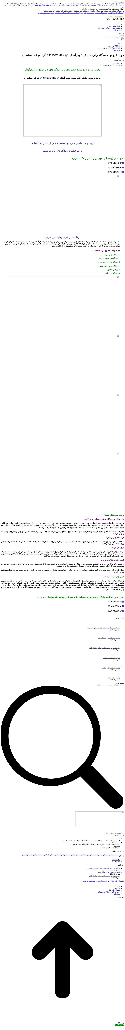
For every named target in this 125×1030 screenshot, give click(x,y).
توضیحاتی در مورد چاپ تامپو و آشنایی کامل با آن (104, 648)
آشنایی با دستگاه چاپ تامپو (111, 658)
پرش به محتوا (119, 2)
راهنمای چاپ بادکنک (113, 678)
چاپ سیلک (73, 242)
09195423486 (116, 860)
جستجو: (121, 685)
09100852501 (116, 861)
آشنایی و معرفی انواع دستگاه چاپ (109, 638)
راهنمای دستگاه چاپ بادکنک (111, 668)
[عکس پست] (117, 626)
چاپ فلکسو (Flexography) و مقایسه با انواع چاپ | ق (103, 628)
